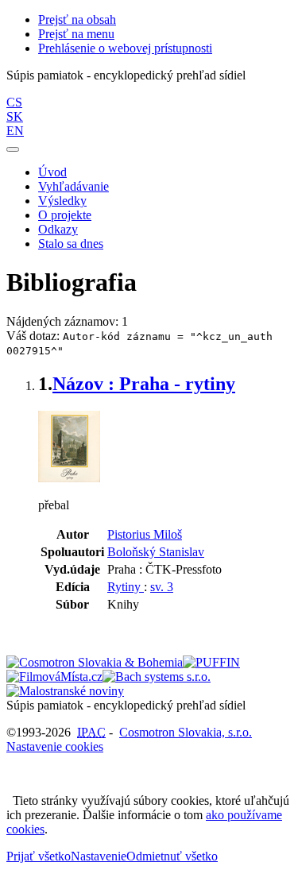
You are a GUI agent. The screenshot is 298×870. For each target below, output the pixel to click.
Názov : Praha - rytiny (143, 383)
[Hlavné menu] (12, 149)
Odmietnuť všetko (172, 856)
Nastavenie (98, 856)
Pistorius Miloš (144, 534)
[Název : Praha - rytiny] (69, 478)
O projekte (64, 215)
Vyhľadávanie (73, 186)
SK (14, 116)
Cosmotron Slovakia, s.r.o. (185, 732)
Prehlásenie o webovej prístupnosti (125, 48)
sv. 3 (161, 587)
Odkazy (58, 229)
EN (15, 130)
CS (14, 102)
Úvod (52, 172)
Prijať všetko (38, 856)
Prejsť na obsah (77, 19)
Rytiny (125, 587)
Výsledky (62, 200)
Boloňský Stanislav (155, 552)
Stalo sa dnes (70, 243)
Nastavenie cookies (54, 746)
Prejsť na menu (76, 34)
